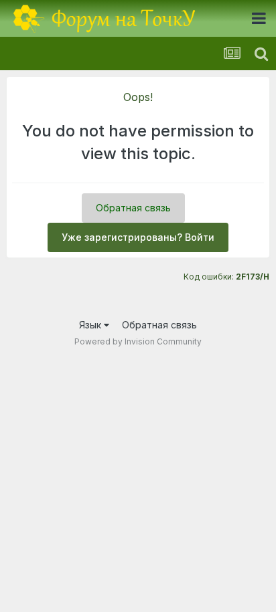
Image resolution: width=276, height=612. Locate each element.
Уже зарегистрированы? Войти (138, 237)
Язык (91, 324)
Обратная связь (133, 207)
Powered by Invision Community (138, 341)
